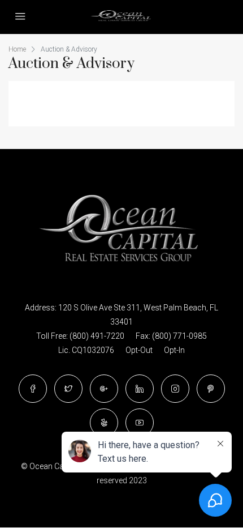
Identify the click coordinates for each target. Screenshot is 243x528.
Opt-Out (139, 350)
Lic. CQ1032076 (86, 350)
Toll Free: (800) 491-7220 (80, 335)
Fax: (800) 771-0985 (171, 335)
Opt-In (174, 350)
